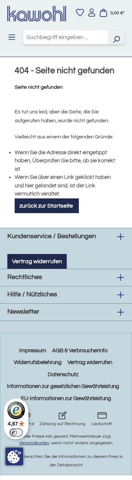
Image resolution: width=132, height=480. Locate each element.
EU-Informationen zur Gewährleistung (66, 398)
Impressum (32, 350)
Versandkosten (34, 443)
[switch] (16, 432)
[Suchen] (116, 37)
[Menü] (11, 37)
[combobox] (65, 37)
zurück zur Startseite (46, 206)
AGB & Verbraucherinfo (79, 350)
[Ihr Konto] (91, 12)
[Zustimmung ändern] (14, 456)
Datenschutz (63, 374)
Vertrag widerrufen (37, 261)
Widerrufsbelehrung (38, 362)
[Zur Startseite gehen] (36, 13)
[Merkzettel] (80, 12)
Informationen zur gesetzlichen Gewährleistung (63, 386)
